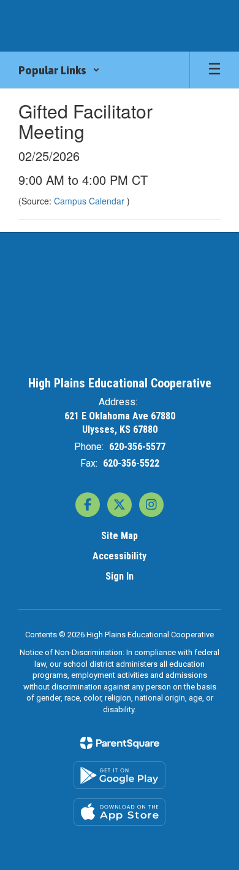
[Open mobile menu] (214, 70)
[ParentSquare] (119, 743)
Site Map (119, 536)
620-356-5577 (137, 446)
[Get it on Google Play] (119, 775)
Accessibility (119, 556)
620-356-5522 (131, 463)
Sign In (119, 576)
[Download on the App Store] (119, 812)
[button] (59, 70)
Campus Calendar (90, 201)
